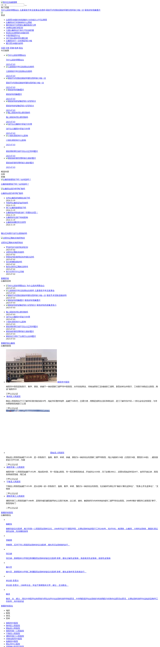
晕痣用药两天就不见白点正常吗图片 (22, 327)
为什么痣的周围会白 (10, 10)
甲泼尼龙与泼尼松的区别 (17, 248)
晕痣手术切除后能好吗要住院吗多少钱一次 (65, 10)
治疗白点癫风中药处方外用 (18, 318)
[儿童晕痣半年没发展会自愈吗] (20, 291)
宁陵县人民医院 (63, 590)
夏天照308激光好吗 (14, 43)
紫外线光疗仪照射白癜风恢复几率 (21, 25)
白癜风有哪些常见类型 (16, 223)
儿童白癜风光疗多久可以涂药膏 (20, 30)
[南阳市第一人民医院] (46, 544)
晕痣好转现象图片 (92, 10)
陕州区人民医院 (47, 415)
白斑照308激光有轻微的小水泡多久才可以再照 (26, 20)
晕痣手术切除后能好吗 (56, 296)
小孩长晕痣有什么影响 (16, 322)
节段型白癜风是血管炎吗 (17, 203)
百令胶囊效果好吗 (14, 262)
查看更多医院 (7, 621)
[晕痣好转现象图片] (15, 301)
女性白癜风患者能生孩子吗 (18, 198)
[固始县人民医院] (28, 471)
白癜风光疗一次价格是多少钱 (19, 41)
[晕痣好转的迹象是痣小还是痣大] (21, 306)
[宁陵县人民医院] (31, 590)
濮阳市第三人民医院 (15, 604)
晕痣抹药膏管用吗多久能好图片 (20, 332)
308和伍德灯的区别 (14, 28)
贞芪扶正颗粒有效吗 (15, 253)
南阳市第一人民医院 (95, 544)
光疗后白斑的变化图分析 (17, 38)
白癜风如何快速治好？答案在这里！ (22, 213)
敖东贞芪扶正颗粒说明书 (17, 267)
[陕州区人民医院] (23, 415)
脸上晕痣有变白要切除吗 (17, 313)
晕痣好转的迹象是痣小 (46, 306)
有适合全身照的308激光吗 (17, 33)
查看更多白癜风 (8, 344)
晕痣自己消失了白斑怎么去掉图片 (21, 337)
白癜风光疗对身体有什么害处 (19, 22)
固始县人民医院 (57, 471)
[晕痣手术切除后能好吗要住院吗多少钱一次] (26, 296)
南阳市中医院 (63, 383)
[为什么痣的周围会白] (16, 286)
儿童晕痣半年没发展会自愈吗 (33, 10)
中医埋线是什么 (13, 35)
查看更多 (5, 279)
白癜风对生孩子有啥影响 (17, 218)
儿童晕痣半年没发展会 (44, 291)
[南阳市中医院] (31, 383)
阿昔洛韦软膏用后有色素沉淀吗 (20, 258)
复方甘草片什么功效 (15, 272)
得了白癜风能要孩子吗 (16, 208)
